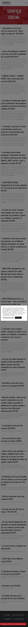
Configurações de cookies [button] (8, 317)
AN (0, 625)
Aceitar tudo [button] (18, 317)
